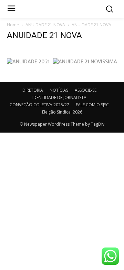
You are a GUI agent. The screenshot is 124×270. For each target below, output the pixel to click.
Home (13, 25)
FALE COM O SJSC (92, 105)
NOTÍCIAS (59, 90)
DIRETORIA (32, 90)
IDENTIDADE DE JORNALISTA (59, 97)
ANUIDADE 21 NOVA (45, 25)
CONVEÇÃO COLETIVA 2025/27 (39, 105)
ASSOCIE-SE (85, 90)
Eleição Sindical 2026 (62, 112)
